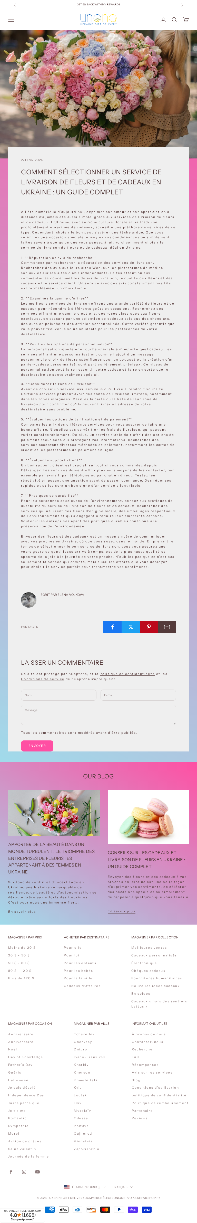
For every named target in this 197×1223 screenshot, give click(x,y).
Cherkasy (83, 1042)
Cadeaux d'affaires (82, 986)
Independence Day (26, 1095)
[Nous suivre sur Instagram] (24, 1171)
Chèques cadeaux (148, 971)
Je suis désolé (22, 1087)
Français (120, 1187)
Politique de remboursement (160, 1103)
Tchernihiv (84, 1034)
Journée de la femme (28, 1156)
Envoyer (37, 746)
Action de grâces (25, 1141)
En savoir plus (22, 912)
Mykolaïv (82, 1111)
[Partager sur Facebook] (113, 627)
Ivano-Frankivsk (89, 1057)
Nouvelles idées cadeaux (155, 986)
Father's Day (20, 1065)
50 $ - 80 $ (19, 963)
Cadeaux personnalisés (154, 955)
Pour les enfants (80, 963)
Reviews (140, 1118)
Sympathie (18, 1126)
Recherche (142, 1049)
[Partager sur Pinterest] (149, 627)
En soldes (141, 993)
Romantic (17, 1118)
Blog (136, 1080)
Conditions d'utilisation (155, 1087)
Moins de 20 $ (22, 947)
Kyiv (78, 1087)
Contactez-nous (148, 1042)
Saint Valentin (22, 1149)
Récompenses (145, 1065)
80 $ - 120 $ (20, 971)
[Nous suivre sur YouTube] (37, 1171)
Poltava (81, 1126)
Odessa (81, 1118)
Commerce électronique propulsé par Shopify (122, 1198)
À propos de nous (149, 1034)
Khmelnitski (85, 1080)
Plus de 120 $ (21, 978)
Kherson (82, 1072)
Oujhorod (83, 1133)
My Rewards (111, 4)
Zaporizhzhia (86, 1149)
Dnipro (80, 1049)
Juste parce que (24, 1103)
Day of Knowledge (25, 1057)
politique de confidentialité (159, 1095)
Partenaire (142, 1111)
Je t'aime (17, 1111)
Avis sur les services (152, 1072)
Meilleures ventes (149, 947)
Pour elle (73, 947)
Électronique (144, 963)
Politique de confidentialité (127, 674)
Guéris (14, 1072)
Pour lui (72, 955)
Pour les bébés (78, 971)
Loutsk (80, 1095)
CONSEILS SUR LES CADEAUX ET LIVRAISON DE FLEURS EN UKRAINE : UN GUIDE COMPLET (146, 859)
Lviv (78, 1103)
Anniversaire (21, 1034)
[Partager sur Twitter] (131, 627)
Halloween (18, 1080)
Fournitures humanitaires (156, 978)
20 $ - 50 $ (19, 955)
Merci (13, 1133)
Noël (12, 1049)
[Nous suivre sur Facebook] (10, 1171)
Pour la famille (78, 978)
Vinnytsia (83, 1141)
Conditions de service (42, 679)
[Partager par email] (167, 627)
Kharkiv (81, 1065)
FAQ (136, 1057)
